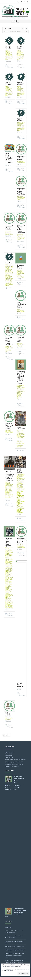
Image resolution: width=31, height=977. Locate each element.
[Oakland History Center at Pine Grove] (15, 12)
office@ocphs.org (9, 757)
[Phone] (14, 2)
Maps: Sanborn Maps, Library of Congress (14, 946)
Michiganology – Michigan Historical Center (15, 950)
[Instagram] (24, 2)
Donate (9, 288)
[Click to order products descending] (26, 28)
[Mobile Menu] (27, 12)
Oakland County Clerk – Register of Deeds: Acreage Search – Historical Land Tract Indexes (14, 955)
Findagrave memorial (20, 446)
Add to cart (8, 65)
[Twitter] (21, 2)
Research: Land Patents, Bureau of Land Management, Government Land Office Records (14, 962)
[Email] (27, 2)
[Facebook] (17, 2)
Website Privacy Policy (7, 970)
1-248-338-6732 (8, 755)
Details (11, 67)
